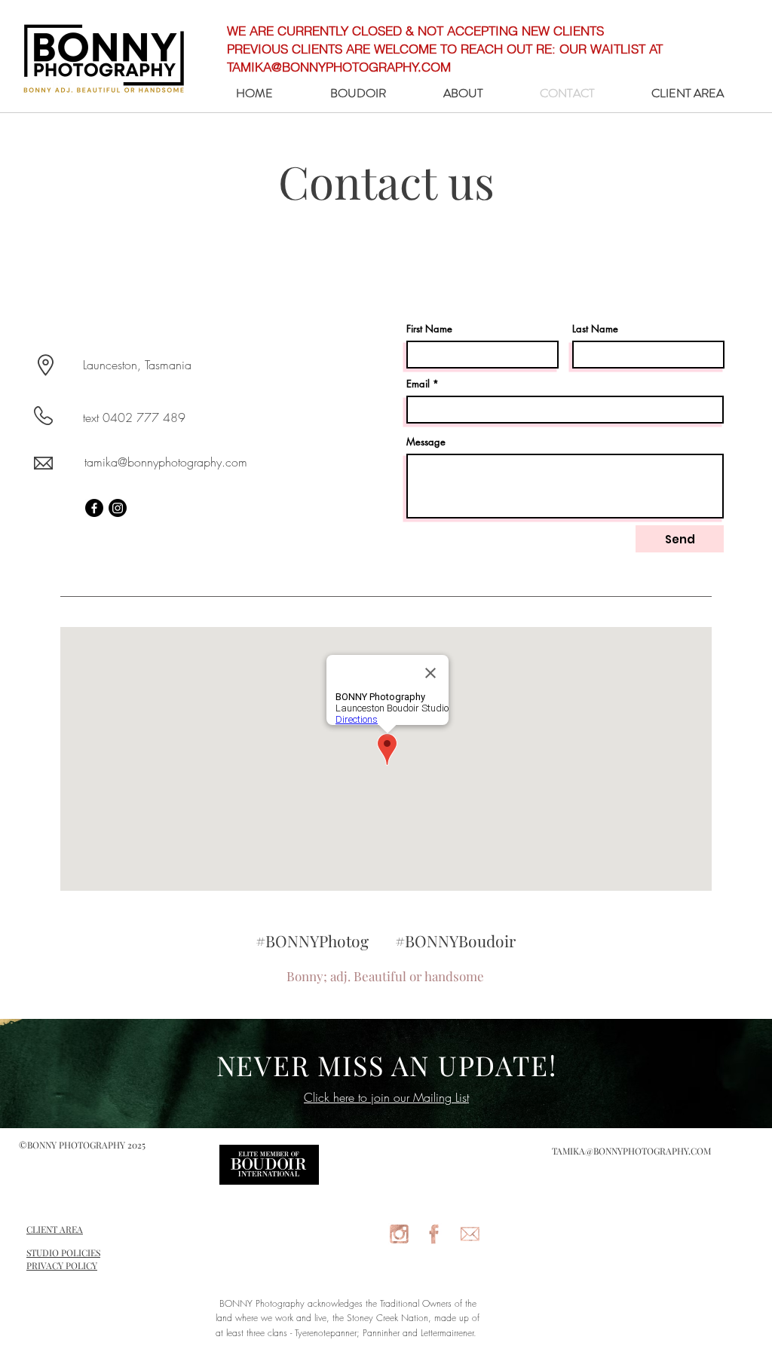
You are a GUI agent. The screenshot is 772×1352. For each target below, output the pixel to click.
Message (426, 442)
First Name (429, 329)
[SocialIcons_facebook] (435, 1234)
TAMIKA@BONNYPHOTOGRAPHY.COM (631, 1151)
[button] (358, 93)
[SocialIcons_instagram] (399, 1234)
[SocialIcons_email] (470, 1234)
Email (418, 384)
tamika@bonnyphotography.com (165, 462)
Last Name (595, 329)
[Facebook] (94, 508)
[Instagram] (118, 508)
